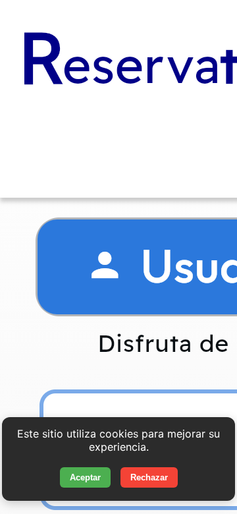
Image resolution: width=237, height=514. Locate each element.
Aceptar (85, 477)
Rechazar (149, 477)
